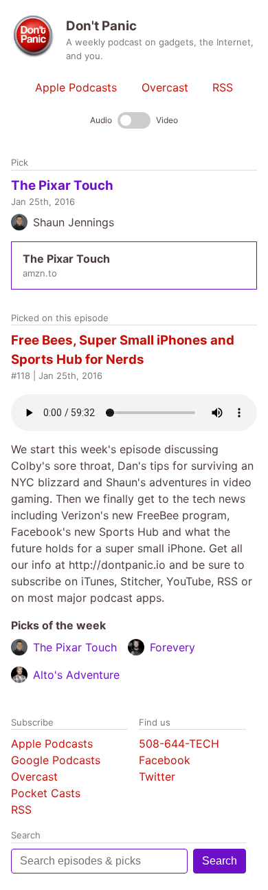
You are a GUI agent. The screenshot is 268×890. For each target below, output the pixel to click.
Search (219, 861)
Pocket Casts (45, 793)
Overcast (165, 87)
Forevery (172, 647)
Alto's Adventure (76, 675)
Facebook (164, 760)
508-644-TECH (179, 743)
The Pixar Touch (62, 185)
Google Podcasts (55, 760)
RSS (222, 87)
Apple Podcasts (76, 87)
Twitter (157, 776)
